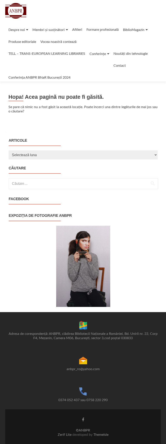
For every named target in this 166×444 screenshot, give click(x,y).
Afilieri (77, 29)
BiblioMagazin (133, 30)
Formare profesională (102, 29)
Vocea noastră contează (58, 42)
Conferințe (97, 54)
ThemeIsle (101, 434)
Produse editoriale (22, 42)
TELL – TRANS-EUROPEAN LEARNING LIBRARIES (46, 53)
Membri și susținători (48, 30)
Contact (119, 65)
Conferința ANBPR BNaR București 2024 (39, 77)
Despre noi (16, 30)
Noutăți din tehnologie (130, 53)
